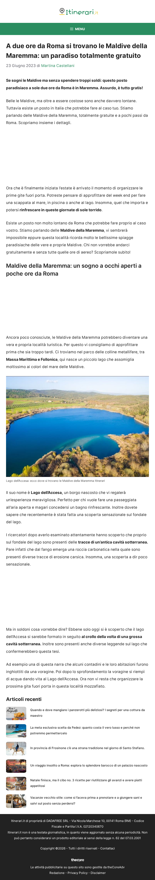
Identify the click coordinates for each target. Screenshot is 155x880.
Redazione (57, 873)
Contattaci (107, 848)
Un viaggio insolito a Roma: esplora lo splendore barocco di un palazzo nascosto (89, 765)
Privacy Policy (78, 873)
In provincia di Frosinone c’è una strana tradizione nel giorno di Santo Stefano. (87, 748)
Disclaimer (98, 873)
